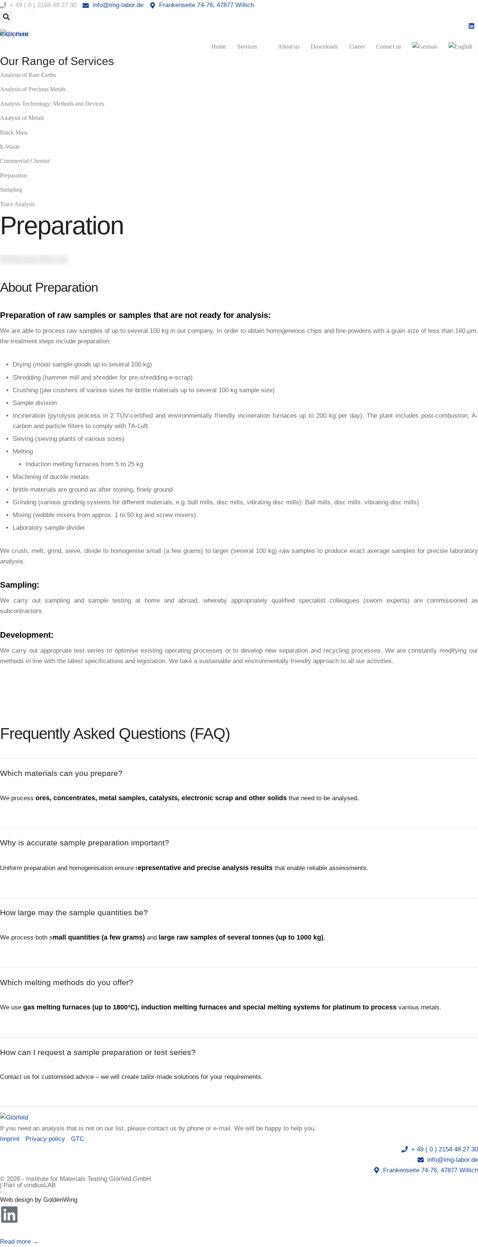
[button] (6, 16)
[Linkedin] (9, 1214)
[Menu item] (425, 47)
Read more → (19, 1241)
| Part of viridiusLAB (28, 1185)
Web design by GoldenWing (38, 1199)
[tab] (239, 773)
